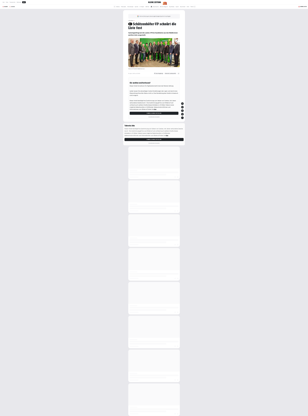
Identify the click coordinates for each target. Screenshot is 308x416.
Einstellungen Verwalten (154, 116)
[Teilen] (182, 114)
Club (4, 2)
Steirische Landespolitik (170, 73)
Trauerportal (12, 2)
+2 (178, 73)
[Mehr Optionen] (182, 117)
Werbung (19, 2)
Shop (7, 2)
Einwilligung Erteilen (154, 113)
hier (155, 109)
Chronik (130, 20)
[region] (154, 7)
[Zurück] (114, 7)
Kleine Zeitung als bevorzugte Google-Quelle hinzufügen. (155, 16)
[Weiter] (195, 7)
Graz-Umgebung (159, 73)
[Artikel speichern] (182, 110)
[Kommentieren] (182, 107)
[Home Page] (154, 2)
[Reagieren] (182, 103)
